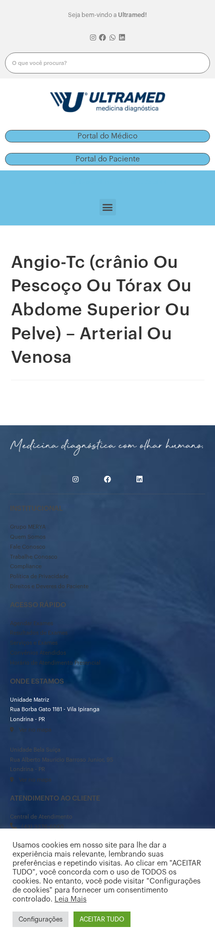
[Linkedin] (123, 38)
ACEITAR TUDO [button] (102, 919)
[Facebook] (103, 38)
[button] (107, 136)
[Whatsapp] (113, 38)
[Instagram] (93, 38)
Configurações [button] (40, 919)
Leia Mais (70, 899)
